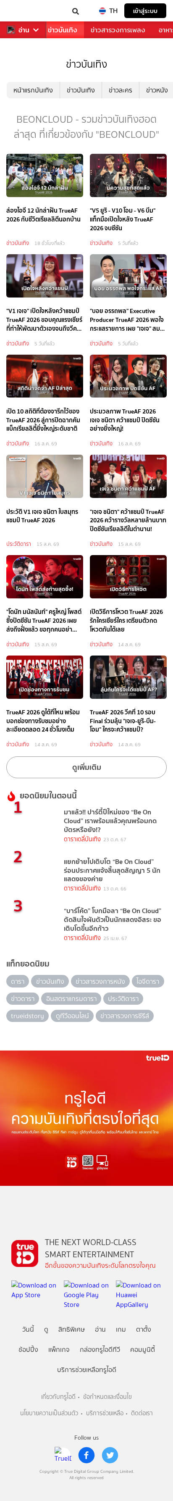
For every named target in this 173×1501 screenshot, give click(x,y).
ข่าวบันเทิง (62, 30)
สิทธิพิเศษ (71, 1329)
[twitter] (110, 1455)
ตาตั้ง (143, 1329)
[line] (63, 1455)
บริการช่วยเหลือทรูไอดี (86, 1370)
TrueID (23, 10)
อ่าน (23, 30)
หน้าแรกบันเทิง (33, 90)
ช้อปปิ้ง (28, 1349)
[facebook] (86, 1455)
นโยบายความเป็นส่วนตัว (49, 1413)
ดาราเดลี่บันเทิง (82, 839)
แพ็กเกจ (59, 1349)
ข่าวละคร (120, 90)
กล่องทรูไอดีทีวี (100, 1349)
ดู (46, 1329)
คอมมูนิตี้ (142, 1349)
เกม (121, 1329)
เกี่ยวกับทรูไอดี (58, 1397)
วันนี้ (28, 1329)
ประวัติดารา (18, 544)
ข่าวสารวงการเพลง (118, 30)
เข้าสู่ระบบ (145, 11)
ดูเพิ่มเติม (86, 767)
